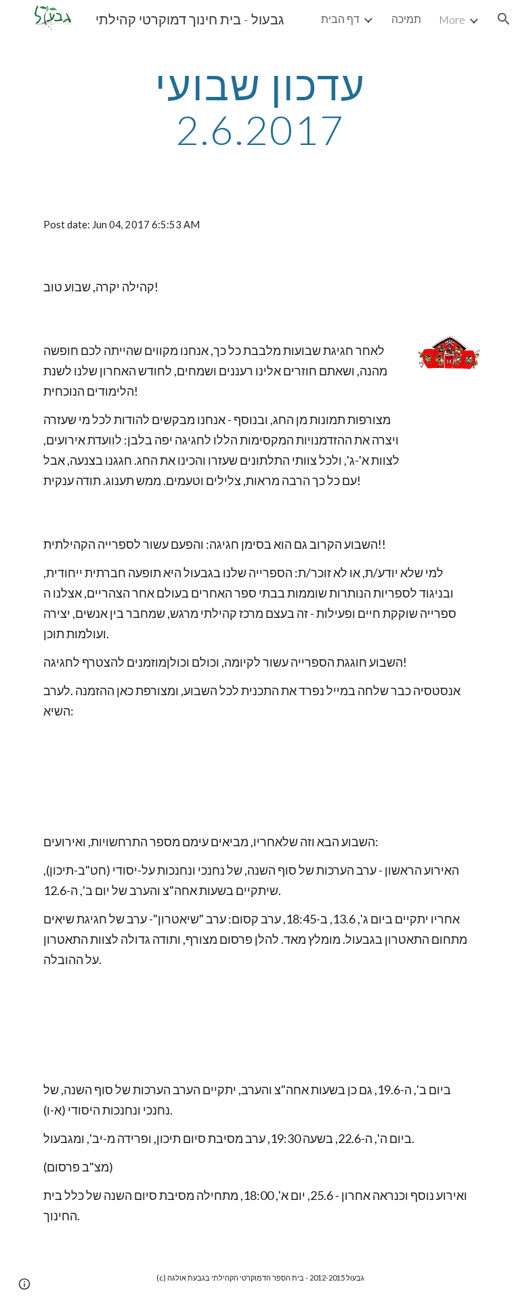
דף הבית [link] (340, 18)
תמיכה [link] (406, 18)
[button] (504, 19)
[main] (260, 107)
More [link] (452, 19)
